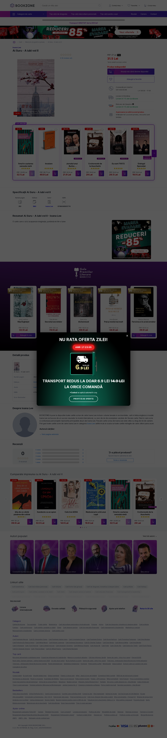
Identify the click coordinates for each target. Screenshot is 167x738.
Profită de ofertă (83, 399)
